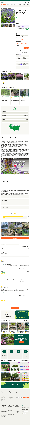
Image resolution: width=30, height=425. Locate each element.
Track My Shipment (11, 398)
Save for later (23, 50)
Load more (15, 307)
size (1, 244)
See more (3, 103)
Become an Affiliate (4, 415)
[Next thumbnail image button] (14, 25)
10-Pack (26, 43)
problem (9, 244)
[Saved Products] (27, 2)
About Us (2, 406)
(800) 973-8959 (3, 399)
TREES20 (20, 54)
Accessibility (17, 412)
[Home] (4, 2)
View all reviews (27, 87)
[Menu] (1, 2)
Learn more (24, 64)
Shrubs (16, 4)
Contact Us (2, 400)
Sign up (26, 397)
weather (12, 244)
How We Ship (10, 410)
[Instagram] (23, 411)
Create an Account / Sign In (11, 400)
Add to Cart (27, 48)
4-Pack (22, 43)
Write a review (15, 238)
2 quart (22, 36)
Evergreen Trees (13, 4)
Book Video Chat (21, 342)
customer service (16, 244)
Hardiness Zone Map (11, 411)
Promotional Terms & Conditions (18, 416)
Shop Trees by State (4, 411)
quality (4, 244)
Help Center (10, 409)
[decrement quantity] (17, 48)
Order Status (10, 406)
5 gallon (22, 39)
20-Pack (18, 45)
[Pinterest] (25, 413)
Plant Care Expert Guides (3, 409)
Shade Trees (24, 4)
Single (18, 43)
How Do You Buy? (22, 317)
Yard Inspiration (3, 416)
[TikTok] (25, 411)
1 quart (18, 36)
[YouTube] (23, 413)
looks (6, 244)
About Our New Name (11, 414)
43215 (25, 28)
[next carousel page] (29, 76)
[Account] (25, 2)
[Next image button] (14, 16)
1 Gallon (26, 36)
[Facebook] (27, 411)
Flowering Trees (20, 4)
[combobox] (25, 246)
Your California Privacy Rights (18, 414)
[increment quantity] (22, 48)
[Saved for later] (14, 10)
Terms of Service (17, 411)
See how (28, 28)
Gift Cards (2, 412)
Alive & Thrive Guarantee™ (17, 408)
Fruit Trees (8, 4)
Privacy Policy (17, 406)
